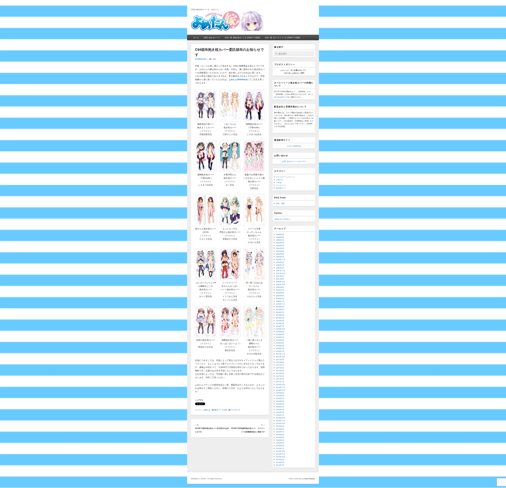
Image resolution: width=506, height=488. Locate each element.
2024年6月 (280, 245)
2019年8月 (280, 309)
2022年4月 (280, 265)
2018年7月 (280, 337)
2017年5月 (280, 370)
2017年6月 (280, 367)
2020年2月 (280, 298)
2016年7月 (280, 398)
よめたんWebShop (294, 146)
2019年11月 (280, 304)
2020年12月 (280, 281)
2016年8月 (280, 395)
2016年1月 (280, 415)
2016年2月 (280, 412)
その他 (278, 182)
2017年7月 (280, 365)
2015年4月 (280, 440)
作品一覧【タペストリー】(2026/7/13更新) (282, 37)
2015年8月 (280, 429)
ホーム (196, 37)
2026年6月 (280, 234)
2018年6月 (280, 340)
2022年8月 (280, 262)
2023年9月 (280, 251)
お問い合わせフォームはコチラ (294, 161)
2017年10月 (280, 356)
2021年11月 (280, 270)
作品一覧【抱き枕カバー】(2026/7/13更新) (242, 37)
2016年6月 (280, 401)
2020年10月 (280, 284)
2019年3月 (280, 320)
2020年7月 (280, 290)
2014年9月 (280, 459)
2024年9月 (280, 242)
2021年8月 (280, 279)
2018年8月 (280, 334)
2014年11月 (280, 454)
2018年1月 (280, 351)
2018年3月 (280, 348)
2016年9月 (280, 393)
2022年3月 (280, 267)
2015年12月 (280, 417)
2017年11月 (280, 354)
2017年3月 (280, 376)
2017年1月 (280, 381)
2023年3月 (280, 256)
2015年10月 (280, 423)
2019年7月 (280, 312)
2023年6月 (280, 254)
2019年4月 (280, 317)
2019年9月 (280, 306)
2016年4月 (280, 406)
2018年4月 (280, 345)
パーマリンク (235, 410)
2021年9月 (280, 276)
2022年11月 (280, 259)
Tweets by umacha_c (282, 219)
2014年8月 (280, 462)
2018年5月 (280, 343)
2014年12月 (280, 451)
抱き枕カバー (216, 410)
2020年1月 (280, 301)
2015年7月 (280, 431)
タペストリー (281, 185)
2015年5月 (280, 437)
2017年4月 (280, 373)
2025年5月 (280, 237)
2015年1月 (280, 448)
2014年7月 (280, 465)
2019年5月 (280, 315)
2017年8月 (280, 362)
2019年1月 (280, 326)
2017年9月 (280, 359)
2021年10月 (280, 273)
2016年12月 (280, 384)
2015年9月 (280, 426)
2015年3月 (280, 443)
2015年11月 (280, 420)
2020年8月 (280, 287)
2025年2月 (280, 240)
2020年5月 (280, 295)
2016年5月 (280, 404)
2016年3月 (280, 409)
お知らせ (207, 410)
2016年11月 (280, 387)
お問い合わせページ (211, 37)
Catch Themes (309, 478)
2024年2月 (280, 248)
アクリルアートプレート (285, 177)
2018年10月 (280, 329)
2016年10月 (280, 390)
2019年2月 (280, 323)
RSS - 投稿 (280, 203)
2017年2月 (280, 379)
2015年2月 (280, 445)
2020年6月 (280, 292)
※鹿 (210, 59)
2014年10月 (280, 456)
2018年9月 (280, 331)
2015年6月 (280, 434)
